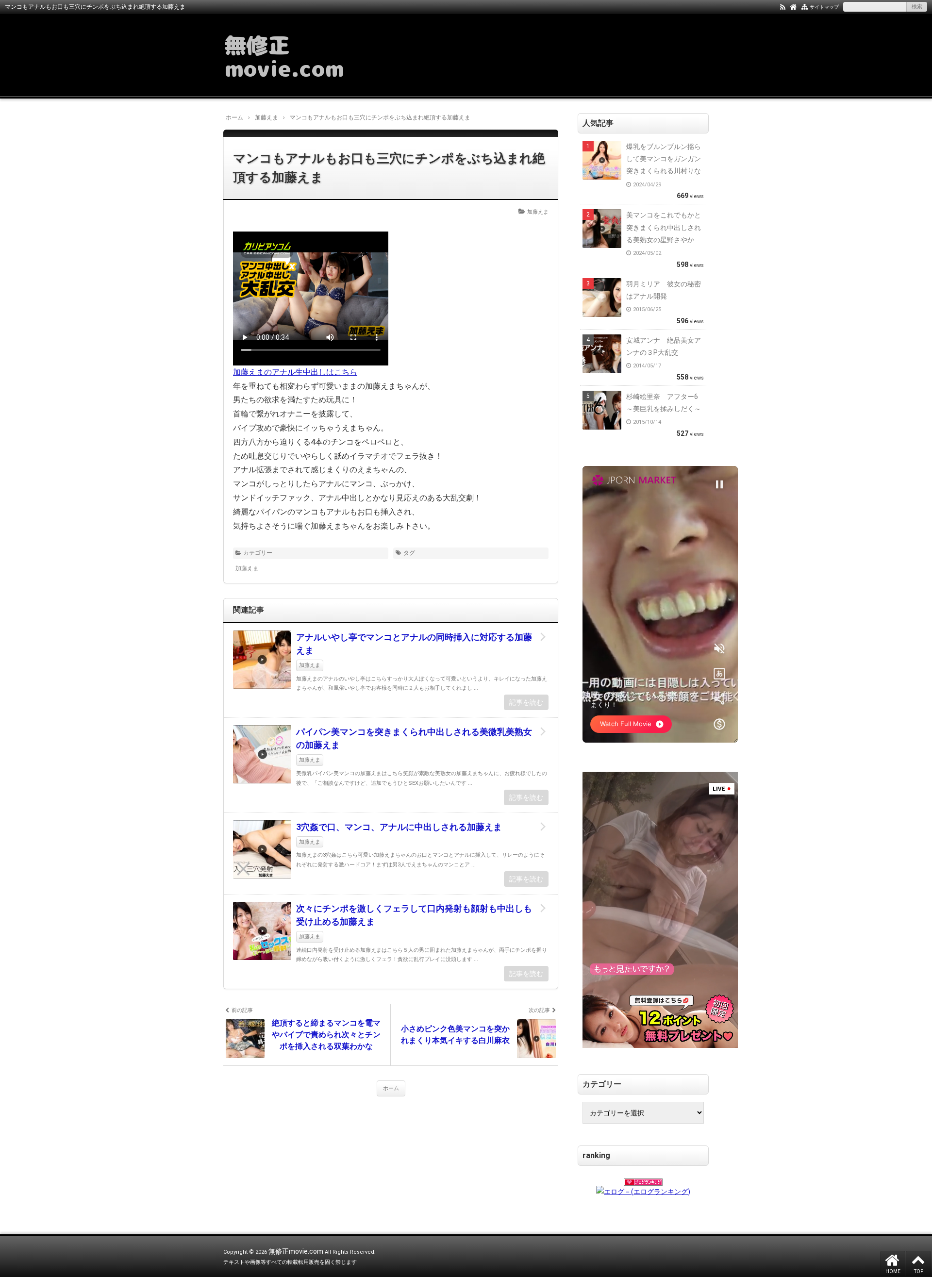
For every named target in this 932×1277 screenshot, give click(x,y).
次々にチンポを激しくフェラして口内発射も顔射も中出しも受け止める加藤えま (414, 915)
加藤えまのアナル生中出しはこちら (295, 372)
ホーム (391, 1088)
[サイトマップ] (804, 6)
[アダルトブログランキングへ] (643, 1179)
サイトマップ (824, 7)
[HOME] (793, 6)
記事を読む (526, 702)
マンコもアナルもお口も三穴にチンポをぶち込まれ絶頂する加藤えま (389, 167)
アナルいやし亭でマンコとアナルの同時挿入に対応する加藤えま (414, 643)
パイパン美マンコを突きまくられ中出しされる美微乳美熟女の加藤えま (414, 738)
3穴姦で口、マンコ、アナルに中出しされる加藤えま (399, 827)
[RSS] (782, 6)
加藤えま (538, 212)
